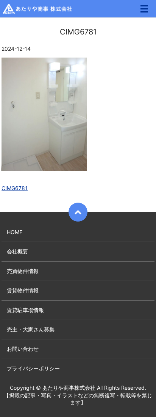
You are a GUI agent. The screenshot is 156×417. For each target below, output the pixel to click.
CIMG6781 (15, 188)
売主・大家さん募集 (31, 329)
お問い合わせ (23, 348)
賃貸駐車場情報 (25, 310)
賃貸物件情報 (23, 290)
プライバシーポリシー (33, 368)
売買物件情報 (23, 271)
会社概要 (17, 251)
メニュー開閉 (144, 8)
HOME (14, 232)
